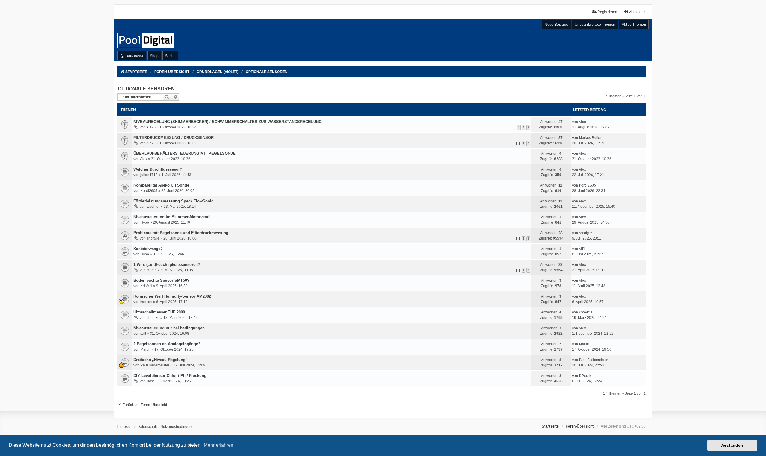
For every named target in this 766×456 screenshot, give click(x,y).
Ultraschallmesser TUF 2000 (159, 312)
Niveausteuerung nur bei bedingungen (169, 328)
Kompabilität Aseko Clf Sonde (161, 185)
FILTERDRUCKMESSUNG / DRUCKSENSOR (173, 137)
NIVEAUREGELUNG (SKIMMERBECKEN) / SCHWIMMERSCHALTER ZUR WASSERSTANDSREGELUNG (227, 121)
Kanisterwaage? (148, 248)
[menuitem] (126, 427)
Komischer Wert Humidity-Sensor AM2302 (172, 296)
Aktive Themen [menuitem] (634, 24)
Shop (154, 56)
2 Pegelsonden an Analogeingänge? (166, 344)
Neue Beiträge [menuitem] (556, 24)
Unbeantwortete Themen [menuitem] (595, 24)
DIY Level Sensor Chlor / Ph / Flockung (169, 375)
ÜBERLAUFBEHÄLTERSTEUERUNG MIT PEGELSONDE (184, 153)
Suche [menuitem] (170, 56)
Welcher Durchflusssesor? (157, 169)
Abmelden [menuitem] (637, 12)
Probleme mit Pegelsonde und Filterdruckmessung (180, 233)
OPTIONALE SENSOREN (146, 88)
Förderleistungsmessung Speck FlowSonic (173, 201)
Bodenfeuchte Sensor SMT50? (161, 280)
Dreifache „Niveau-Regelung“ (160, 359)
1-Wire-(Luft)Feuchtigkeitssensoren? (166, 264)
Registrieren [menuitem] (607, 12)
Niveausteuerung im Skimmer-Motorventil (172, 217)
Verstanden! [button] (732, 445)
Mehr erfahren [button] (218, 445)
